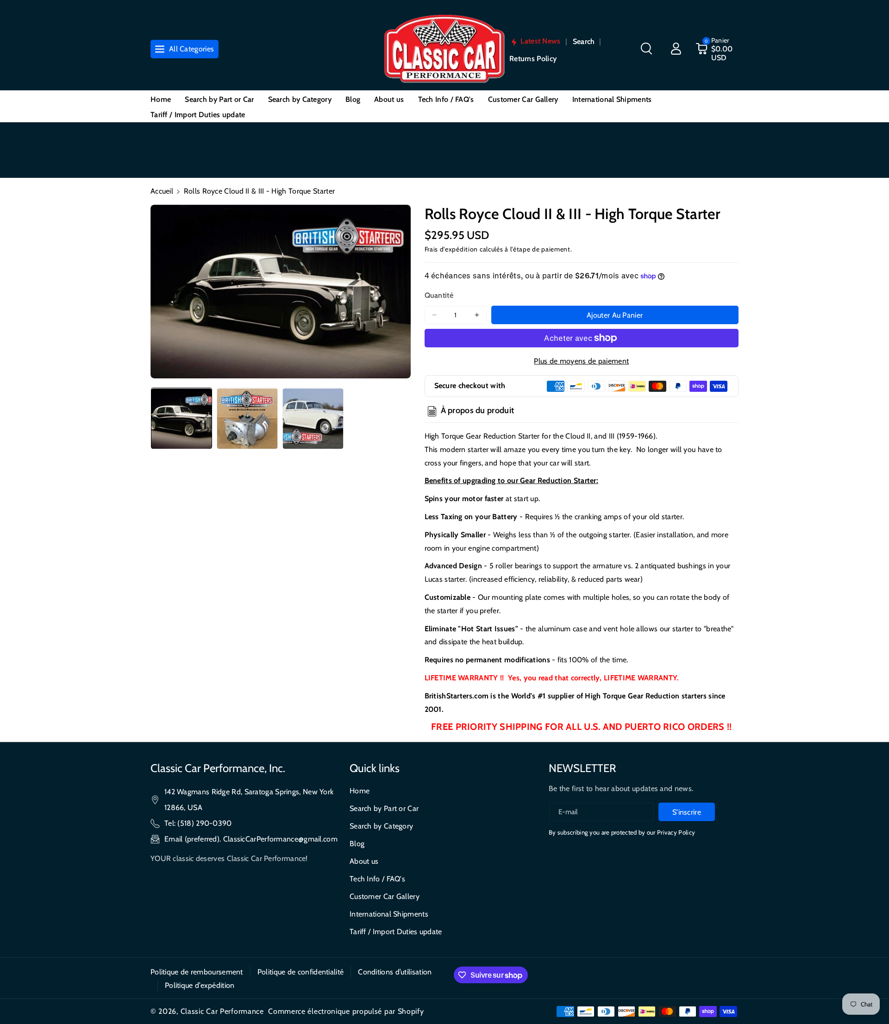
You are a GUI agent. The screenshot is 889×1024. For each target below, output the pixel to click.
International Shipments (389, 914)
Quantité (439, 295)
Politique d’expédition (200, 985)
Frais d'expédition (451, 249)
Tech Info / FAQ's (377, 878)
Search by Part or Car (384, 808)
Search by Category (381, 826)
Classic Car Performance (222, 1011)
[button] (646, 48)
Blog (357, 843)
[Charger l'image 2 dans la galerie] (247, 418)
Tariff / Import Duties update (396, 931)
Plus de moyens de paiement (581, 361)
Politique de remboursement (196, 971)
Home (359, 790)
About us (364, 861)
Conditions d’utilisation (395, 971)
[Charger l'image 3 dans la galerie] (313, 418)
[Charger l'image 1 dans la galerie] (181, 418)
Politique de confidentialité (300, 971)
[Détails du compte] (676, 48)
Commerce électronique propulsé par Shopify (346, 1011)
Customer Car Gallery (384, 896)
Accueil (161, 191)
